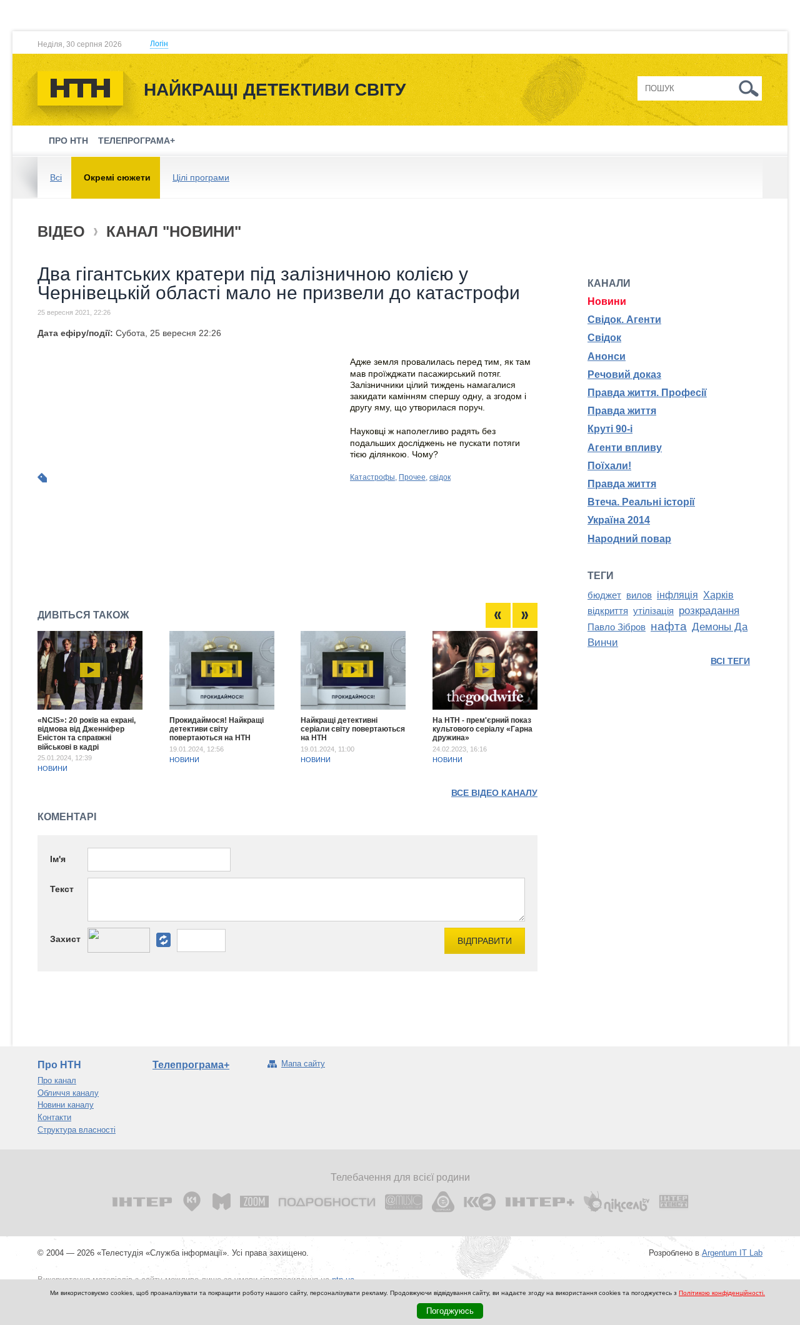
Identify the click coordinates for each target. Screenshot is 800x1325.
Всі (56, 177)
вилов (639, 595)
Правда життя (622, 410)
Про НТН (68, 141)
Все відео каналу (494, 793)
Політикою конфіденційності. (722, 1292)
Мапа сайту (303, 1063)
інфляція (677, 595)
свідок (440, 477)
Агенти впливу (625, 447)
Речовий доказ (624, 374)
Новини (53, 768)
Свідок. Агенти (624, 319)
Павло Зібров (617, 627)
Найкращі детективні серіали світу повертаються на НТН (353, 729)
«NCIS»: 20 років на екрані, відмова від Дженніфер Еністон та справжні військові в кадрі (87, 734)
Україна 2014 (619, 520)
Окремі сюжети (117, 177)
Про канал (57, 1080)
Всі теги (730, 661)
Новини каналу (66, 1104)
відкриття (608, 611)
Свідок (604, 337)
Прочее (412, 477)
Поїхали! (609, 465)
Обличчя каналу (68, 1093)
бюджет (604, 595)
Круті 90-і (610, 429)
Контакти (54, 1117)
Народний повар (629, 538)
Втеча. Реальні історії (641, 502)
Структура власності (77, 1129)
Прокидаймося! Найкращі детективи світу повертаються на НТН (216, 729)
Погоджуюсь (450, 1311)
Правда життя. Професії (647, 392)
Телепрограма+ (136, 141)
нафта (669, 626)
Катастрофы (372, 477)
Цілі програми (200, 177)
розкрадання (709, 610)
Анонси (607, 356)
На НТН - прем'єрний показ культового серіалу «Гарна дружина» (482, 729)
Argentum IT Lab (732, 1253)
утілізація (653, 611)
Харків (718, 595)
